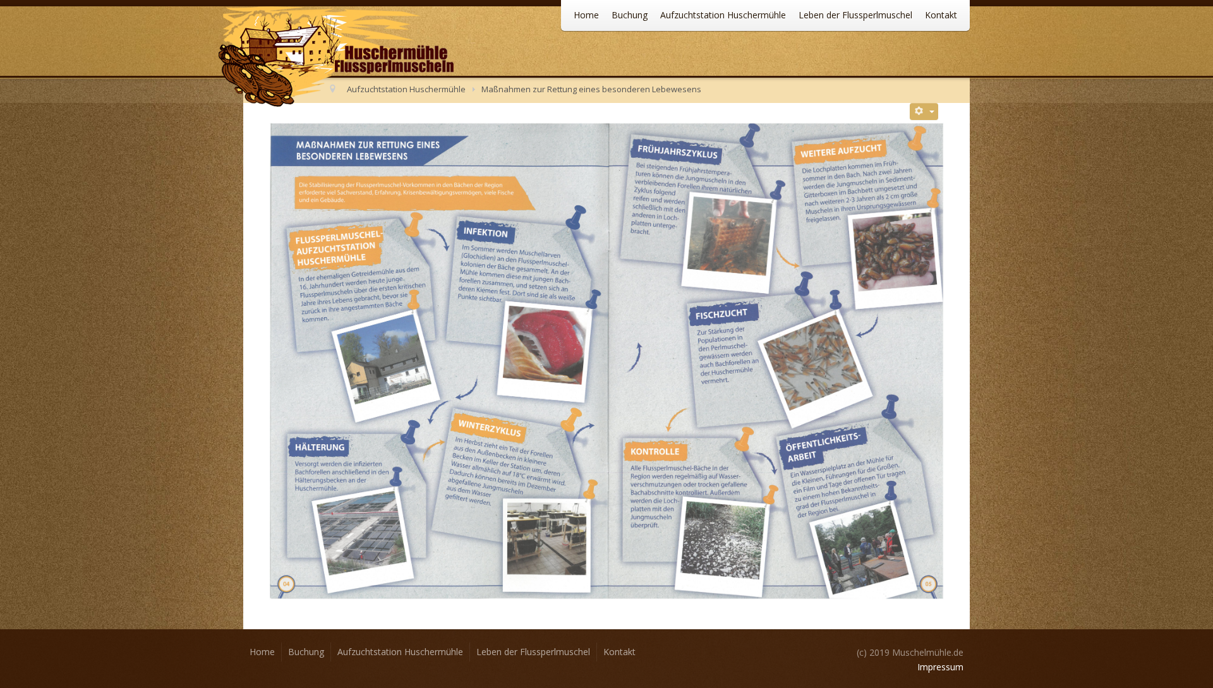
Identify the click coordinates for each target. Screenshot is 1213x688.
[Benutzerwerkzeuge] (924, 111)
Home (586, 15)
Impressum (940, 667)
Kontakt (941, 15)
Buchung (630, 15)
